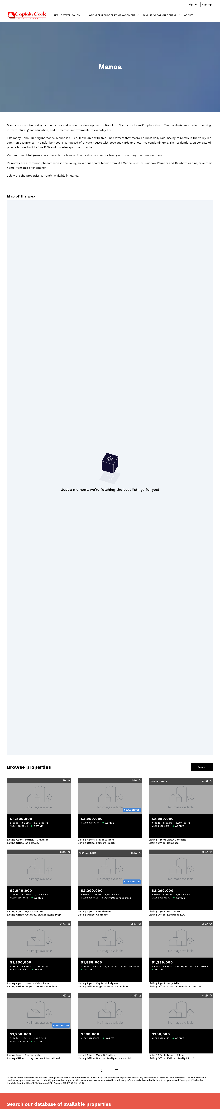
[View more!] (66, 833)
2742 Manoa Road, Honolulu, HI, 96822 (181, 876)
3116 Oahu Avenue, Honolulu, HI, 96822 (39, 876)
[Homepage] (27, 15)
